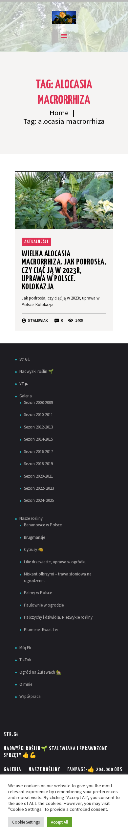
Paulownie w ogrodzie (44, 605)
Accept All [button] (59, 822)
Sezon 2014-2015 (38, 439)
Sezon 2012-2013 (38, 427)
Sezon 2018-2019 (38, 463)
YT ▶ (23, 384)
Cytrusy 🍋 (33, 549)
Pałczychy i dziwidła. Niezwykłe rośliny (58, 617)
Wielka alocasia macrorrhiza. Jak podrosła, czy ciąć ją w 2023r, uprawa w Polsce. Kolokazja (64, 270)
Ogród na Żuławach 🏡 (40, 672)
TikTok (25, 660)
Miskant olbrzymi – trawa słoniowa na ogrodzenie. (58, 577)
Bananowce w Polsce (43, 525)
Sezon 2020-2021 (38, 476)
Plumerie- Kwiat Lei (41, 629)
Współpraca (30, 696)
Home (59, 112)
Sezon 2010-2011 (38, 414)
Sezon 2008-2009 (38, 402)
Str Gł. (24, 359)
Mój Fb (25, 647)
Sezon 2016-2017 (38, 451)
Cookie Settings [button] (26, 822)
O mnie (25, 684)
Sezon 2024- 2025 (39, 500)
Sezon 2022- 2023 (39, 488)
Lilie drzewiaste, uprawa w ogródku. (56, 562)
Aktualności (36, 242)
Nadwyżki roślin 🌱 (36, 371)
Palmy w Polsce (38, 592)
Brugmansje (34, 537)
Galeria (25, 396)
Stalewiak (38, 320)
